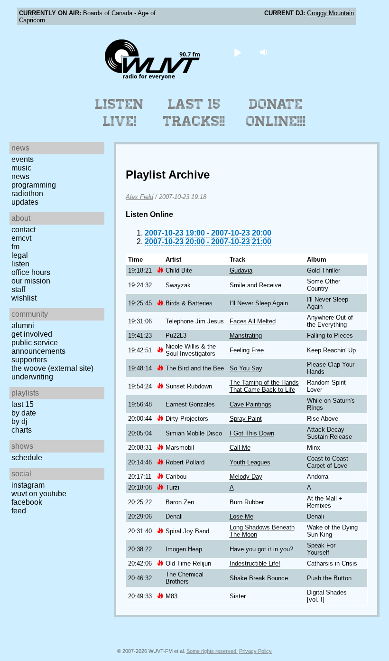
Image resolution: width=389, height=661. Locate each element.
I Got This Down (252, 433)
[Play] (238, 52)
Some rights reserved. (212, 651)
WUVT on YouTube (38, 494)
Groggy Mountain (330, 13)
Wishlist (24, 298)
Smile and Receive (255, 285)
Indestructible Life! (255, 563)
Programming (33, 185)
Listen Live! (119, 112)
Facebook (26, 502)
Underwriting (32, 377)
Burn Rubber (247, 502)
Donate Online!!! (276, 112)
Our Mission (30, 281)
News (20, 176)
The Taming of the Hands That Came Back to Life (264, 386)
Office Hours (30, 272)
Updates (24, 202)
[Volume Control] (265, 52)
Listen (20, 264)
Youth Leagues (250, 462)
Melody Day (246, 476)
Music (21, 168)
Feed (18, 511)
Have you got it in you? (261, 549)
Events (22, 159)
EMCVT (21, 238)
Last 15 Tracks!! (194, 112)
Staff (18, 289)
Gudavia (241, 270)
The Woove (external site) (52, 368)
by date (23, 413)
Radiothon (27, 193)
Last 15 (22, 404)
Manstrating (246, 335)
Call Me (240, 447)
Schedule (26, 457)
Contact (23, 230)
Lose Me (241, 516)
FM (15, 247)
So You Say (246, 368)
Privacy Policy (255, 651)
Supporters (29, 360)
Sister (238, 596)
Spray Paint (246, 418)
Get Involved (31, 334)
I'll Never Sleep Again (259, 303)
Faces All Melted (253, 321)
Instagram (28, 485)
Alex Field (139, 196)
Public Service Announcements (38, 347)
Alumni (22, 325)
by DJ (19, 421)
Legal (19, 255)
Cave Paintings (250, 404)
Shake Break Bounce (259, 578)
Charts (21, 430)
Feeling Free (247, 350)
